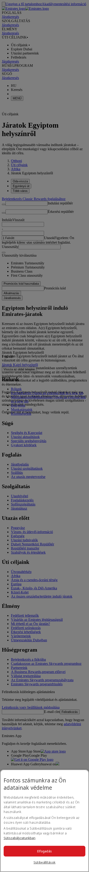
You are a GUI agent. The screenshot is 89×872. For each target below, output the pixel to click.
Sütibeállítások (44, 862)
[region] (44, 820)
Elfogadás (44, 851)
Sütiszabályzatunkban (19, 838)
